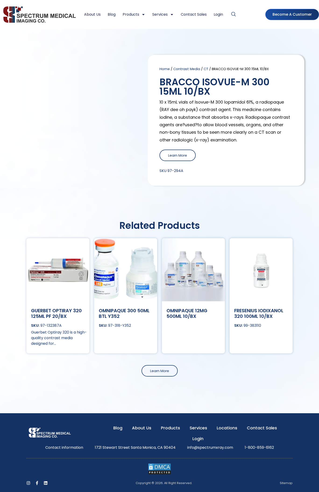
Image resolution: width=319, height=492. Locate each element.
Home (165, 69)
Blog (112, 14)
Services (160, 14)
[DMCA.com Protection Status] (159, 473)
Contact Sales (194, 14)
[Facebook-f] (37, 483)
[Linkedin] (46, 483)
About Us (92, 14)
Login (218, 14)
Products (131, 14)
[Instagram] (28, 483)
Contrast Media (186, 69)
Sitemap (286, 483)
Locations (227, 428)
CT (206, 69)
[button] (233, 14)
